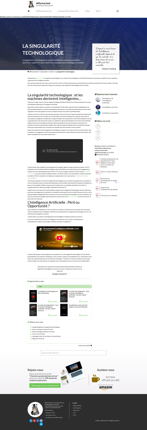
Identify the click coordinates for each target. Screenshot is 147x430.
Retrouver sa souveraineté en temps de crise (109, 180)
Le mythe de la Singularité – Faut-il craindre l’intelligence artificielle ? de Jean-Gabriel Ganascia (79, 294)
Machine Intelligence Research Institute (43, 331)
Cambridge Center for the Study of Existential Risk (46, 336)
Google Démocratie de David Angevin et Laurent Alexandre (78, 306)
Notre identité (49, 410)
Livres (32, 286)
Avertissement (77, 408)
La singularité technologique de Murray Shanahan (48, 292)
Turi (35, 178)
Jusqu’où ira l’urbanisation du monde (109, 188)
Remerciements (77, 405)
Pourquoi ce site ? (50, 412)
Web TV (98, 11)
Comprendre (44, 72)
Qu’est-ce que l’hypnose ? (109, 173)
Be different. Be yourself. (43, 11)
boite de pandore (72, 196)
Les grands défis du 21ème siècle (68, 11)
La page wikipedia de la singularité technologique (46, 327)
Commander (53, 301)
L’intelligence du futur (110, 107)
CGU (74, 412)
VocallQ (85, 176)
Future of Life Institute (38, 334)
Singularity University (38, 338)
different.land (33, 72)
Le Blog (87, 11)
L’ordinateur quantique (110, 113)
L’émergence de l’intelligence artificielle (107, 100)
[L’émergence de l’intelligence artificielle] (98, 100)
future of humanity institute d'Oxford (42, 329)
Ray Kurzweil (39, 78)
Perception (79, 176)
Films (40, 286)
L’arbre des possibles (84, 345)
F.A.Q (74, 415)
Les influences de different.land (54, 417)
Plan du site (76, 410)
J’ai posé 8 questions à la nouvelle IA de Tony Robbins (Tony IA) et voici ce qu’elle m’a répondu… (109, 163)
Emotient (30, 178)
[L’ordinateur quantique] (98, 113)
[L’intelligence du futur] (98, 107)
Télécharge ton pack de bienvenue (45, 385)
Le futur (51, 72)
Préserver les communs (109, 195)
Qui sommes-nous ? (51, 415)
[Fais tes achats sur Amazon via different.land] (105, 388)
